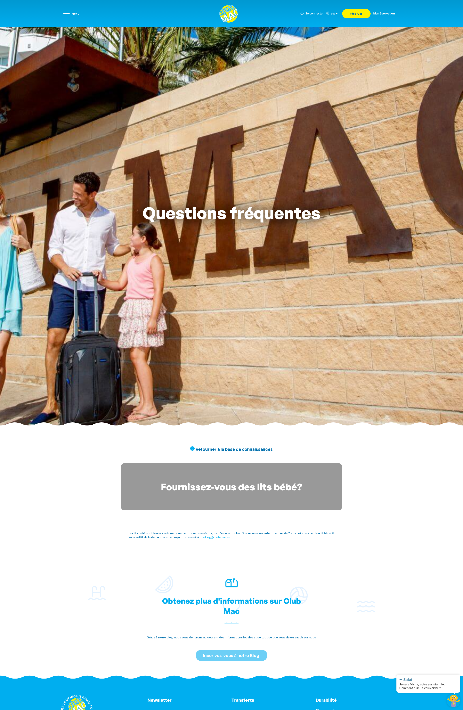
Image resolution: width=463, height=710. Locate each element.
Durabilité (326, 700)
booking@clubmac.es (215, 537)
